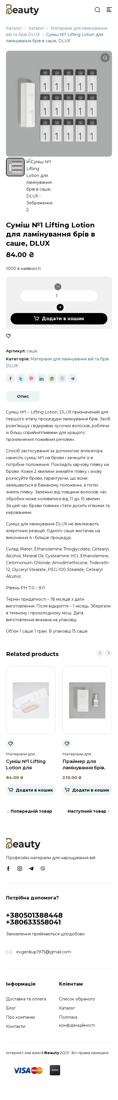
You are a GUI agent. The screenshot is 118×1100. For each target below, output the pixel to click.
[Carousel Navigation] (104, 653)
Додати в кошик (63, 318)
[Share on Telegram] (72, 378)
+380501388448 (34, 915)
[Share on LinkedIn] (41, 378)
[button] (105, 57)
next (108, 653)
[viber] (42, 868)
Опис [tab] (23, 396)
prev (100, 653)
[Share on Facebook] (10, 378)
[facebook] (8, 868)
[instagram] (19, 868)
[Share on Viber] (62, 378)
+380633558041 (33, 922)
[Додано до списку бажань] (8, 336)
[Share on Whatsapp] (51, 378)
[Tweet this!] (20, 378)
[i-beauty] (22, 9)
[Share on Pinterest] (31, 378)
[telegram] (31, 868)
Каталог (14, 28)
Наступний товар (87, 811)
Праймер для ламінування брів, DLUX (83, 768)
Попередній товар (31, 811)
